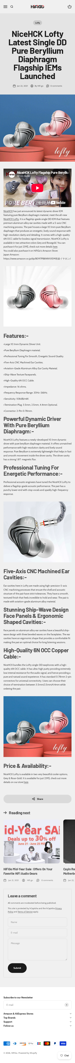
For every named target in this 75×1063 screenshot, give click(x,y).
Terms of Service (25, 911)
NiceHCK (8, 211)
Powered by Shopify (27, 1053)
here (55, 246)
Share (40, 799)
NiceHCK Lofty (11, 219)
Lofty (37, 22)
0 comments (56, 85)
